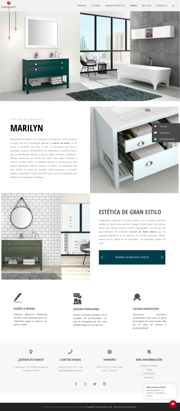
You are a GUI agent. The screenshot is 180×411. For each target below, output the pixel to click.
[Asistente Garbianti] (173, 404)
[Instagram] (85, 384)
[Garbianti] (8, 5)
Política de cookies (77, 407)
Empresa (81, 5)
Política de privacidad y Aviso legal (56, 407)
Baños (133, 5)
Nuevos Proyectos (115, 5)
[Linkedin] (104, 384)
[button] (102, 257)
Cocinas (95, 5)
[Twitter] (95, 384)
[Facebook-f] (75, 384)
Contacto (161, 5)
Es (173, 5)
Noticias (146, 5)
